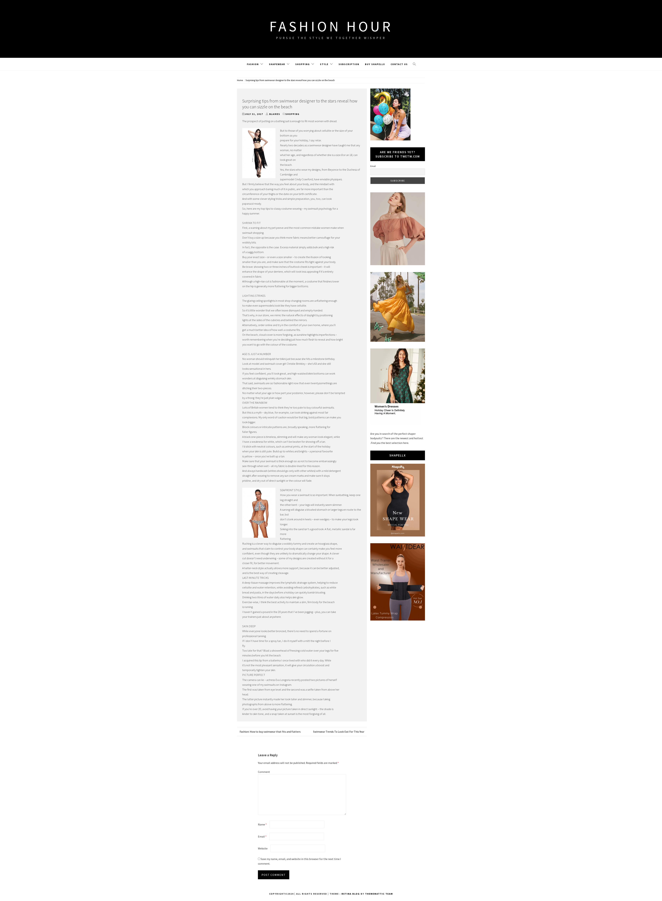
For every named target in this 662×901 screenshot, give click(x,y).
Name (262, 824)
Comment (264, 772)
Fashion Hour (331, 26)
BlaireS (274, 114)
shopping (292, 114)
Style (324, 64)
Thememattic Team (379, 893)
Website (263, 848)
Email (262, 836)
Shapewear (277, 64)
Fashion (253, 64)
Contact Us (399, 64)
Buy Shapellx (375, 64)
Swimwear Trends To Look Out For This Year (338, 731)
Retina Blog (351, 893)
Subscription (349, 64)
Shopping (302, 64)
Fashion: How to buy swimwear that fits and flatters (270, 731)
